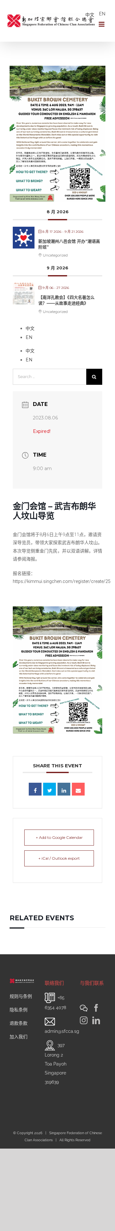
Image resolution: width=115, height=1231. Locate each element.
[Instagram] (84, 1020)
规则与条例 (21, 996)
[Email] (78, 789)
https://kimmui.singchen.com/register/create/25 (62, 581)
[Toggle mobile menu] (102, 24)
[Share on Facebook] (35, 789)
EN (102, 13)
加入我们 (18, 1036)
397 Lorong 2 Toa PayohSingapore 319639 (55, 1063)
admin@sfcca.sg (62, 1031)
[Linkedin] (63, 789)
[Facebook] (96, 1008)
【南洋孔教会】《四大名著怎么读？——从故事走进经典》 (66, 300)
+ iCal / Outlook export (59, 858)
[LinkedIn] (96, 1020)
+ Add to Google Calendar (59, 837)
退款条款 (18, 1023)
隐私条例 (18, 1009)
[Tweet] (49, 789)
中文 (89, 14)
